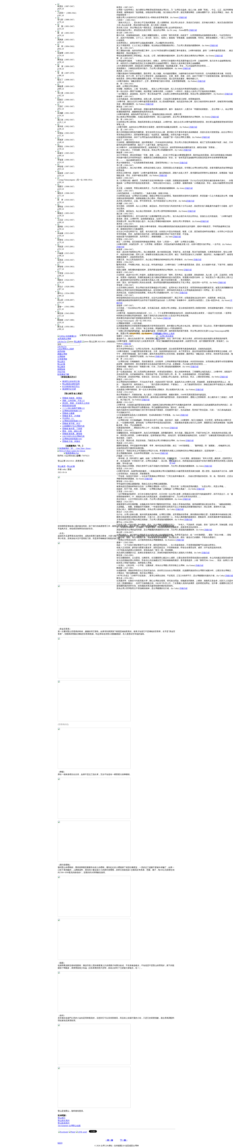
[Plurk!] (72, 1132)
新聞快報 (61, 369)
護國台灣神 (62, 354)
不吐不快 (61, 372)
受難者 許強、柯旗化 (71, 441)
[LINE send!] (81, 1132)
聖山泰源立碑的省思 (71, 384)
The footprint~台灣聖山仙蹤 (69, 1126)
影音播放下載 (63, 374)
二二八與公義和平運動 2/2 (73, 408)
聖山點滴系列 (63, 1123)
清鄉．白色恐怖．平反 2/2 (73, 401)
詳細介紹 (183, 17)
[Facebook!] (63, 1132)
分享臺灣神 (62, 359)
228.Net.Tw (62, 342)
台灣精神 (61, 356)
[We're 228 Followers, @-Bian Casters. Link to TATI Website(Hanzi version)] (71, 451)
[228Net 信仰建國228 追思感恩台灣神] (67, 339)
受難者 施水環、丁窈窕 (72, 429)
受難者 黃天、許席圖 (71, 416)
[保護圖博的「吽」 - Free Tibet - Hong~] (74, 448)
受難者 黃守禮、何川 (71, 423)
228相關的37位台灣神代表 (73, 426)
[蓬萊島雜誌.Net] (71, 453)
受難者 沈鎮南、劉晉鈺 (72, 398)
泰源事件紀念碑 (69, 389)
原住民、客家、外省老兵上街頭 (75, 403)
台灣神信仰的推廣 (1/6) (72, 411)
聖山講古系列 (63, 1120)
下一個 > (123, 1140)
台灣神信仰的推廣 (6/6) (72, 439)
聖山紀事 (61, 364)
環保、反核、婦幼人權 (72, 431)
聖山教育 (78, 342)
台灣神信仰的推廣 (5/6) (72, 421)
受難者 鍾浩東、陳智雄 (72, 434)
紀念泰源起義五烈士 (71, 386)
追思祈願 (61, 351)
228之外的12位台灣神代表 (73, 436)
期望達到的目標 (69, 406)
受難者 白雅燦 (68, 413)
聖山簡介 (62, 1118)
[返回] (59, 1143)
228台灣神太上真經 (65, 349)
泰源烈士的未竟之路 (71, 381)
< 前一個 (109, 1140)
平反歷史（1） (68, 418)
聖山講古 (61, 362)
